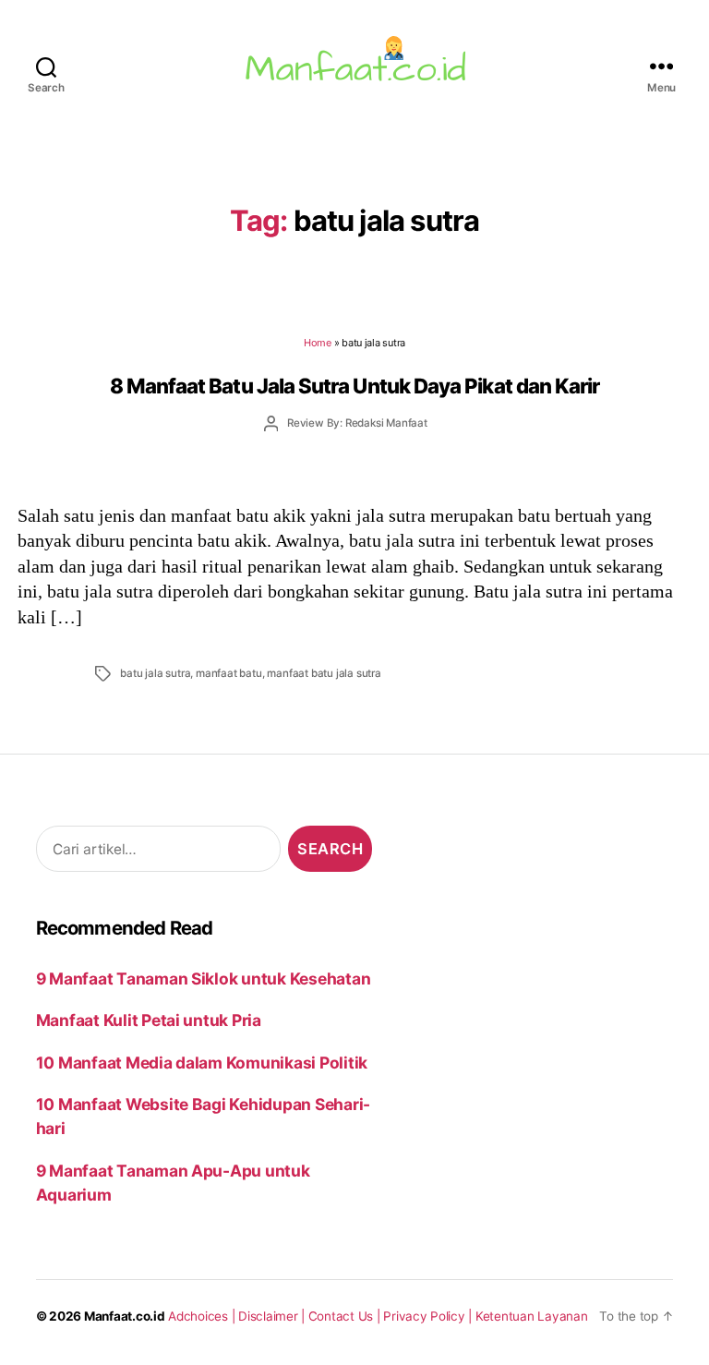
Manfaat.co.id (124, 1316)
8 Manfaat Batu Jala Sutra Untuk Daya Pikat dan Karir (355, 385)
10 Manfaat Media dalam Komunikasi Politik (201, 1062)
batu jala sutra (155, 673)
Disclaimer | (273, 1316)
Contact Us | (346, 1316)
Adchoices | (203, 1316)
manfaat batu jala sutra (324, 673)
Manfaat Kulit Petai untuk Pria (148, 1020)
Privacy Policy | (429, 1316)
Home (317, 342)
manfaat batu (229, 673)
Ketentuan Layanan (531, 1316)
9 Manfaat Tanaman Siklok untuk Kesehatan (203, 978)
